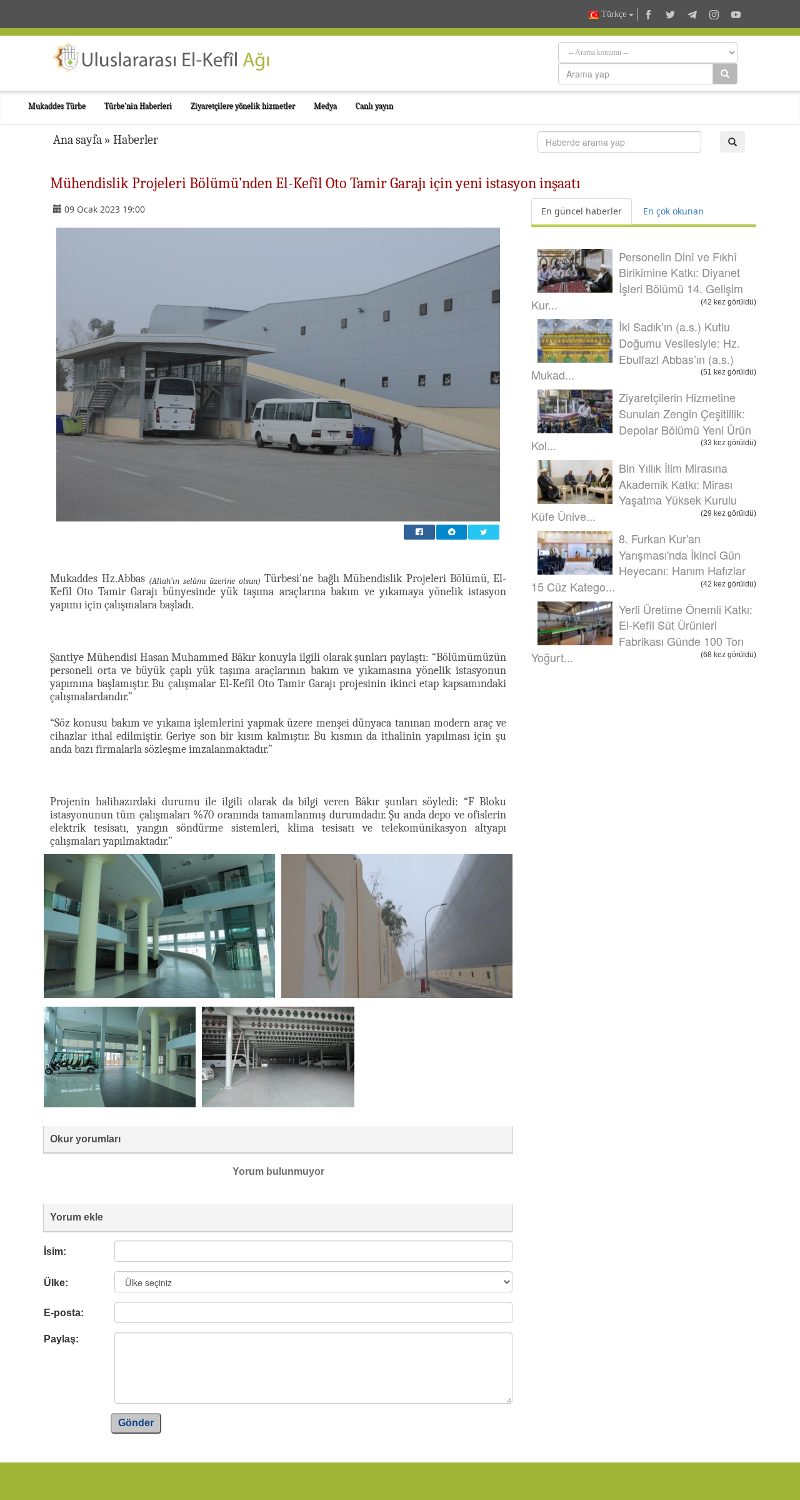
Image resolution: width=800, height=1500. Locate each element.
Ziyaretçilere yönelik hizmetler (243, 106)
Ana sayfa (77, 140)
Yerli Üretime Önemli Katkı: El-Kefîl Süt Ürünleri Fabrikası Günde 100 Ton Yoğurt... (641, 633)
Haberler (135, 140)
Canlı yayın (374, 106)
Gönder (136, 1422)
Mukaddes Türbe (57, 106)
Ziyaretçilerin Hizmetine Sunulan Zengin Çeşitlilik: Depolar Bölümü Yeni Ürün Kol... (641, 421)
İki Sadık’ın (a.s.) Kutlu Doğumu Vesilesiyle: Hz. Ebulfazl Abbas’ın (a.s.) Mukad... (635, 350)
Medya (325, 106)
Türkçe (614, 14)
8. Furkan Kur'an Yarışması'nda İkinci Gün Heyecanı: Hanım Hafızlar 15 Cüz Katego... (638, 562)
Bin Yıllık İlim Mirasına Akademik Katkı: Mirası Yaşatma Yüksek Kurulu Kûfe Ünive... (634, 492)
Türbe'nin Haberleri (138, 106)
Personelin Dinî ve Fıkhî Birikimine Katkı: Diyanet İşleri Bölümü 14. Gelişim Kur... (637, 280)
